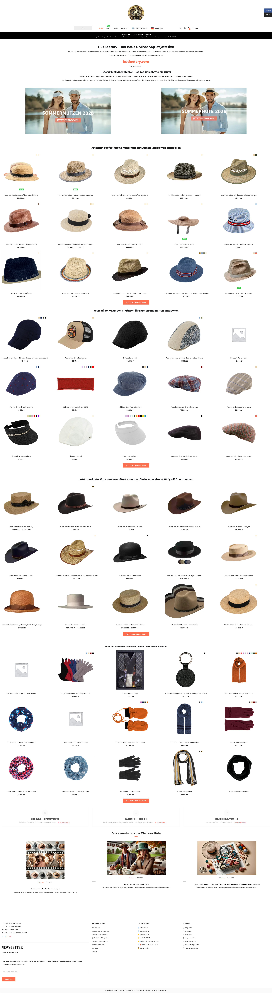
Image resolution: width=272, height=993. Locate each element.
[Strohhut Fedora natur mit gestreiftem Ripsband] (130, 172)
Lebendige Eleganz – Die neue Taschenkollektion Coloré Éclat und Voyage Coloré (227, 884)
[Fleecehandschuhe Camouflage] (75, 719)
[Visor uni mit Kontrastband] (21, 433)
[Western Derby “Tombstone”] (130, 552)
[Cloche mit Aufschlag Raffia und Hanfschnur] (21, 172)
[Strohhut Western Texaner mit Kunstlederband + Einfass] (76, 552)
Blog (116, 28)
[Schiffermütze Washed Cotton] (130, 383)
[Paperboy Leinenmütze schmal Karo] (184, 383)
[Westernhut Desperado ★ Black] (21, 552)
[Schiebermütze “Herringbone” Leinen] (184, 433)
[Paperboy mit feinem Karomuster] (239, 433)
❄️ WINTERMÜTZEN (144, 931)
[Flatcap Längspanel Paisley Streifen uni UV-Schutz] (184, 334)
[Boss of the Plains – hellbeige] (75, 601)
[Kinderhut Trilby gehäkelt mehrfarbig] (75, 270)
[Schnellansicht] (21, 188)
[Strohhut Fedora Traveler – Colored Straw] (21, 221)
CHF (82, 28)
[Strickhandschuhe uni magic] (130, 768)
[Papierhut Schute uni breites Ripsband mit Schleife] (75, 221)
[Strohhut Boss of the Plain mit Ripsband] (239, 601)
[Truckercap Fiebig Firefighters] (75, 334)
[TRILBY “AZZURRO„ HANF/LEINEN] (21, 270)
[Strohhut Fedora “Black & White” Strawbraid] (184, 172)
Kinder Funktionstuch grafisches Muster (21, 791)
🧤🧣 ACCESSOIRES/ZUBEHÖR (148, 945)
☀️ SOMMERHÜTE (143, 935)
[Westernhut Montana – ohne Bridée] (184, 601)
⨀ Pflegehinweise (189, 938)
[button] (193, 28)
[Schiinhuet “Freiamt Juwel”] (184, 221)
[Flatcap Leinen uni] (130, 334)
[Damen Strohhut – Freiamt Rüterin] (130, 221)
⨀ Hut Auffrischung (189, 941)
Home (101, 28)
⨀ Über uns (96, 928)
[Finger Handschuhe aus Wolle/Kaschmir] (75, 670)
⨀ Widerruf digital (98, 945)
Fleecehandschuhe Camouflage (76, 742)
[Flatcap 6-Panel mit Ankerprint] (21, 383)
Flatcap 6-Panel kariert (238, 358)
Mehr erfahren (64, 822)
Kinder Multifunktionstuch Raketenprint (21, 742)
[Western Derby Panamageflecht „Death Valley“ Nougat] (22, 601)
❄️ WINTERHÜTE (143, 928)
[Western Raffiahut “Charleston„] (21, 503)
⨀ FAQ (94, 951)
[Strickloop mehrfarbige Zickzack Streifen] (21, 670)
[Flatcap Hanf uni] (75, 433)
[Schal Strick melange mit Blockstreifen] (184, 719)
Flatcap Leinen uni (130, 358)
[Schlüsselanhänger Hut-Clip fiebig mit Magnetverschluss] (185, 670)
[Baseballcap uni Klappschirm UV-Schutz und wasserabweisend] (24, 334)
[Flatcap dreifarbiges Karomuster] (239, 383)
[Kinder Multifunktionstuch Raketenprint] (21, 719)
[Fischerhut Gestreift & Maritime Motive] (239, 221)
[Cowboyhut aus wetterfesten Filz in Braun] (75, 503)
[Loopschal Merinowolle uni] (239, 768)
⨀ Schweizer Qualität (190, 948)
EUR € (267, 14)
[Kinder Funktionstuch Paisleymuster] (75, 768)
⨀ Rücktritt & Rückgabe (100, 938)
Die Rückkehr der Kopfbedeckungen (45, 889)
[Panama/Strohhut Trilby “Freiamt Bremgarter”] (130, 270)
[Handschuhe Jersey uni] (239, 719)
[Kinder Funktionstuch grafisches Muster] (21, 768)
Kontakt (125, 28)
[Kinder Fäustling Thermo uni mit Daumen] (130, 719)
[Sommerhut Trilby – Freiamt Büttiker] (239, 270)
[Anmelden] (185, 28)
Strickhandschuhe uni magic (130, 791)
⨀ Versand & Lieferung (100, 935)
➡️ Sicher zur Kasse (140, 28)
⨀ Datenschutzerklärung (100, 931)
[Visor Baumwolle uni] (130, 433)
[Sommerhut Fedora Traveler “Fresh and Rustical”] (75, 172)
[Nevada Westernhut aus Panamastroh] (239, 552)
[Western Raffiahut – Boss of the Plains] (130, 601)
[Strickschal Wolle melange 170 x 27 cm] (239, 670)
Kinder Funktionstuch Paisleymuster (75, 791)
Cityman (41, 882)
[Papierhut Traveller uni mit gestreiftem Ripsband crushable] (186, 270)
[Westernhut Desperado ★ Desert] (130, 503)
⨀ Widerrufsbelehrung (100, 941)
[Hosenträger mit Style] (130, 670)
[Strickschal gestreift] (184, 768)
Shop (108, 27)
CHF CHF (267, 10)
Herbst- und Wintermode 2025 (136, 884)
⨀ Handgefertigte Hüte (191, 945)
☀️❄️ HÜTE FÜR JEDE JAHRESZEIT (148, 941)
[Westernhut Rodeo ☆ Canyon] (239, 503)
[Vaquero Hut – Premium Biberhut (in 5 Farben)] (184, 552)
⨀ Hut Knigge (187, 935)
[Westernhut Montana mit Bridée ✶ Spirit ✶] (184, 503)
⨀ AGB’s (95, 948)
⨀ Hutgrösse (187, 928)
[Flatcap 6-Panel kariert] (239, 334)
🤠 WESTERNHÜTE (143, 948)
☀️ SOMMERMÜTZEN (144, 938)
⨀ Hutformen (187, 931)
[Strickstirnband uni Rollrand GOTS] (75, 383)
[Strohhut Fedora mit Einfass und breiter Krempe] (239, 172)
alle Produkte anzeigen (136, 302)
